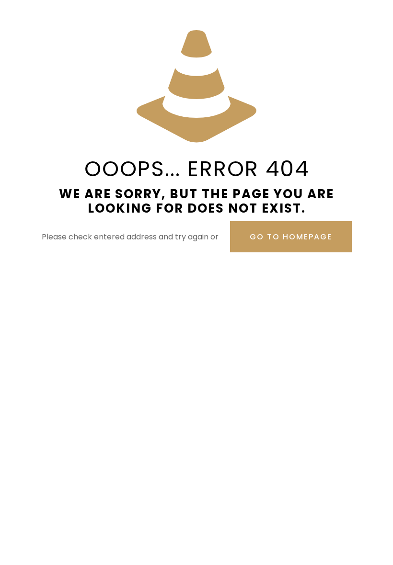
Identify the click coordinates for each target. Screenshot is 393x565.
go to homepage (291, 236)
